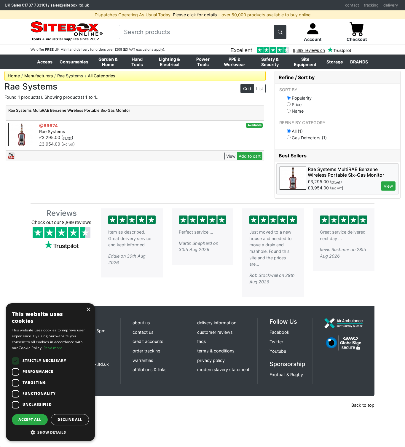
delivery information (216, 322)
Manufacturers (38, 75)
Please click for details (195, 14)
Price (296, 104)
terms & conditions (216, 350)
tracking (371, 5)
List (259, 88)
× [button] (88, 309)
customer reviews (215, 332)
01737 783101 (34, 5)
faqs (201, 341)
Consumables (74, 61)
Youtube (278, 351)
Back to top (362, 405)
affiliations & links (150, 369)
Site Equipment (305, 62)
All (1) (297, 131)
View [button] (388, 186)
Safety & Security (270, 62)
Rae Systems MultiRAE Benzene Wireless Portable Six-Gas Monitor (69, 110)
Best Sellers (293, 156)
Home (14, 75)
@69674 (48, 125)
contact (352, 5)
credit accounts (148, 341)
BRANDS (359, 61)
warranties (143, 360)
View (230, 156)
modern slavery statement (223, 369)
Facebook (279, 332)
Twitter (276, 341)
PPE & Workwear (234, 62)
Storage (334, 61)
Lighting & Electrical (169, 62)
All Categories (101, 75)
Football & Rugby (286, 374)
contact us (143, 332)
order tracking (146, 350)
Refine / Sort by (297, 77)
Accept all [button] (29, 419)
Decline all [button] (70, 419)
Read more (53, 347)
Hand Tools (137, 62)
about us (141, 322)
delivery (390, 5)
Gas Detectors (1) (309, 137)
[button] (50, 432)
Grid (247, 88)
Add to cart (250, 156)
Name (297, 111)
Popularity (301, 98)
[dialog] (50, 372)
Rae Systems (52, 131)
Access (44, 61)
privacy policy (211, 360)
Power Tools (203, 62)
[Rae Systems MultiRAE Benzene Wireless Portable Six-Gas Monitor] (21, 134)
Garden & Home (108, 62)
